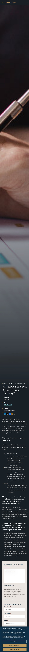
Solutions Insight (9, 410)
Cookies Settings (14, 641)
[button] (27, 2)
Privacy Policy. (12, 639)
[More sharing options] (14, 414)
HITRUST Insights (20, 383)
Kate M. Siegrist (8, 404)
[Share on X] (7, 414)
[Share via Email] (12, 414)
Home (4, 383)
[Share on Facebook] (10, 414)
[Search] (22, 2)
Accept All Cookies (14, 649)
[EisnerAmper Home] (9, 2)
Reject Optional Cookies (14, 645)
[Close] (26, 628)
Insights (10, 383)
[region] (14, 639)
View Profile (9, 599)
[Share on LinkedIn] (5, 414)
